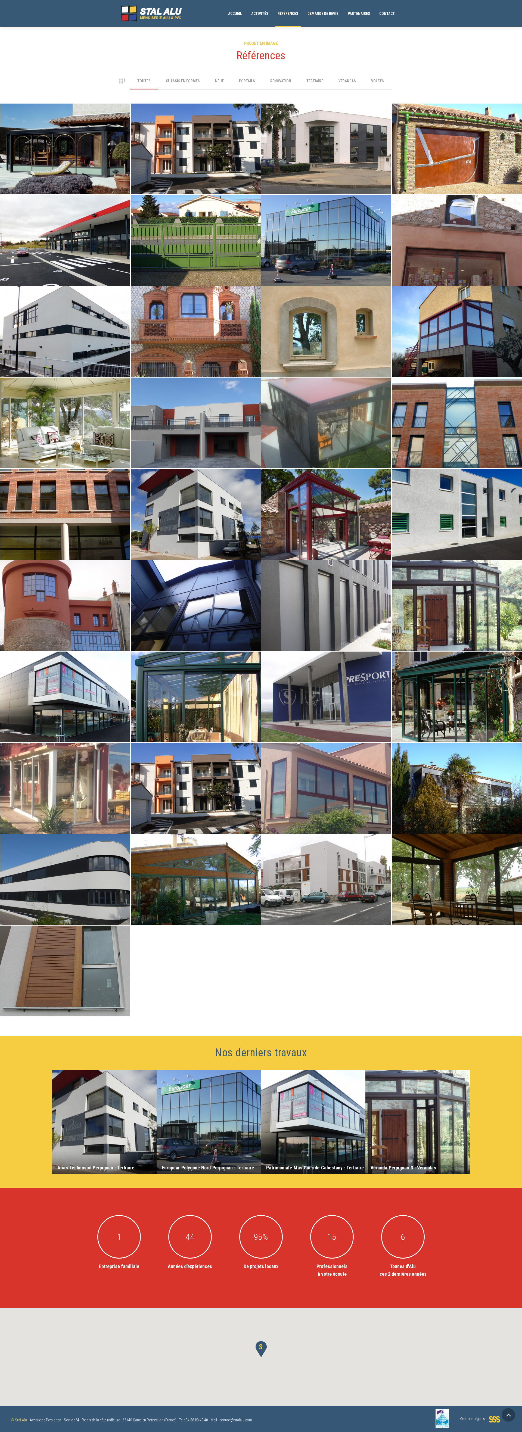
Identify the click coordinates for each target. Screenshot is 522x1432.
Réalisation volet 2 (196, 761)
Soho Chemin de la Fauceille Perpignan (65, 209)
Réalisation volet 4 (65, 944)
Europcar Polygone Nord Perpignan (326, 213)
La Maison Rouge (65, 578)
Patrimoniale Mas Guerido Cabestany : (315, 1167)
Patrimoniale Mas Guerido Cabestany (65, 670)
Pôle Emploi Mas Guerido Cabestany (65, 304)
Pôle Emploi (65, 487)
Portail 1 (456, 122)
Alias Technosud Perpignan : (95, 1167)
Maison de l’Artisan (195, 578)
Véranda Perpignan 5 (196, 670)
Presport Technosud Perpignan (326, 670)
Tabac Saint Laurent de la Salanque (457, 213)
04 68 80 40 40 (197, 1420)
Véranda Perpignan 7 (326, 487)
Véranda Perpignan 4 (65, 122)
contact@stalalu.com (235, 1420)
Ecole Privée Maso (65, 852)
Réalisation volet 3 (326, 578)
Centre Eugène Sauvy (195, 122)
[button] (261, 1349)
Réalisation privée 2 (326, 304)
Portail (195, 213)
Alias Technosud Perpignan (195, 487)
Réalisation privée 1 (195, 304)
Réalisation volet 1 (457, 761)
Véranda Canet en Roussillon (326, 761)
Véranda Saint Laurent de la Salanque (326, 396)
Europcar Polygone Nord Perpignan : (208, 1167)
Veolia (456, 487)
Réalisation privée (196, 396)
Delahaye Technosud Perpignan (326, 122)
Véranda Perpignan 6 (65, 761)
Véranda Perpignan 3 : (403, 1167)
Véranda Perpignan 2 (457, 670)
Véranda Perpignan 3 (457, 578)
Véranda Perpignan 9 (196, 852)
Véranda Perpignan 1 (65, 396)
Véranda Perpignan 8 (457, 304)
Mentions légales (472, 1419)
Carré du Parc (326, 852)
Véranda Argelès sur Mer (457, 852)
